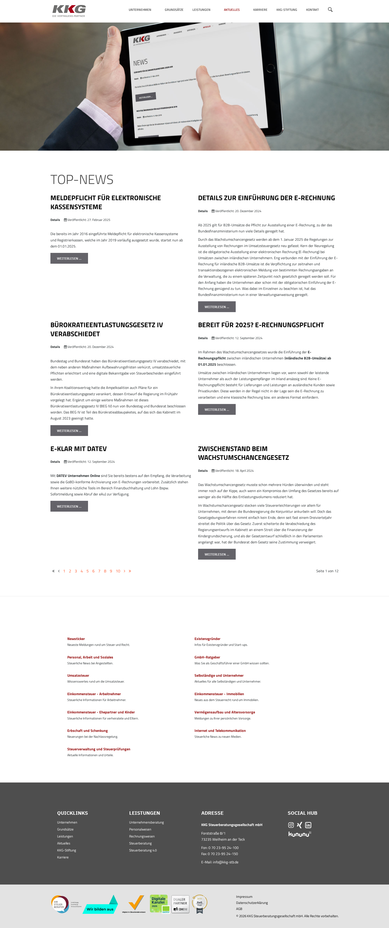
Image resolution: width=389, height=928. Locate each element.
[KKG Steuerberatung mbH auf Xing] (299, 824)
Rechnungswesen (142, 837)
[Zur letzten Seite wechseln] (130, 571)
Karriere (260, 9)
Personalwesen (140, 830)
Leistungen (201, 9)
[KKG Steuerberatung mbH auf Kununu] (300, 833)
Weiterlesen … (69, 258)
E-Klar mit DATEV (78, 448)
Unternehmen (140, 9)
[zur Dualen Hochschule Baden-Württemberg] (180, 903)
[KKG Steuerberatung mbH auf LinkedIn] (308, 824)
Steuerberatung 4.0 (143, 851)
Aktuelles (232, 9)
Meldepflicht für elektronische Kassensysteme (105, 202)
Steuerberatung (140, 844)
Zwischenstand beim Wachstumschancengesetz (243, 453)
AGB (239, 908)
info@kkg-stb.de (225, 862)
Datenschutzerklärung (252, 902)
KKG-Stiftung (286, 9)
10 (118, 571)
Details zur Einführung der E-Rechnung (266, 198)
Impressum (244, 896)
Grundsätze (174, 9)
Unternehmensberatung (146, 823)
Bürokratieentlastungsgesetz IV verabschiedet (106, 329)
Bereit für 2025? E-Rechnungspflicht (261, 325)
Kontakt (312, 9)
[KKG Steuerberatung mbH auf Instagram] (291, 824)
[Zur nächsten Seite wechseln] (124, 571)
